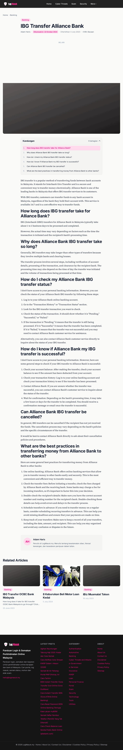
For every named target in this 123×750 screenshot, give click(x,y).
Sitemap (100, 671)
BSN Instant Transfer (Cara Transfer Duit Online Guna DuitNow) (51, 685)
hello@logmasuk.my (11, 677)
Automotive (74, 652)
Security (83, 4)
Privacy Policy (103, 667)
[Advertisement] (61, 62)
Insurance (73, 671)
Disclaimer (101, 660)
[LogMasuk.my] (11, 4)
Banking (13, 15)
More (93, 4)
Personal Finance (76, 682)
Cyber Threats (61, 4)
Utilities (72, 704)
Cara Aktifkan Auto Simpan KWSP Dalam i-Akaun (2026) (51, 663)
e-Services (73, 667)
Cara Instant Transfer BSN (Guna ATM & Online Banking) (51, 696)
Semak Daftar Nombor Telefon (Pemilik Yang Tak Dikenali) (51, 719)
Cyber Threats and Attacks (80, 660)
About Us (101, 652)
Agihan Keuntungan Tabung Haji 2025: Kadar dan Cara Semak (50, 652)
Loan (71, 678)
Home (49, 4)
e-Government (75, 663)
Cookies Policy (103, 663)
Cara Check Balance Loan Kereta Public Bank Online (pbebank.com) (51, 730)
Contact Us (102, 656)
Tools (71, 700)
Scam (73, 4)
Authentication (75, 649)
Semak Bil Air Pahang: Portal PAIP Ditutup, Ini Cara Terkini (49, 674)
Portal (71, 686)
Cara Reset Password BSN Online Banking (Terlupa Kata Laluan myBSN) (51, 708)
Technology (74, 697)
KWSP (71, 674)
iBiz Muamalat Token (96, 594)
